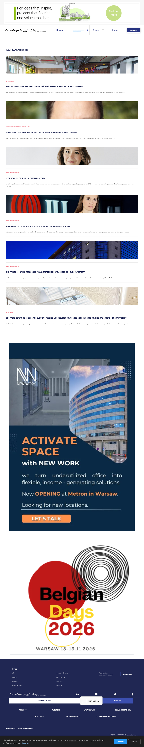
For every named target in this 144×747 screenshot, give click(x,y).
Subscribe (133, 30)
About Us (23, 710)
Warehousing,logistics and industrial (105, 674)
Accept (120, 742)
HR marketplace (73, 717)
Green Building (17, 685)
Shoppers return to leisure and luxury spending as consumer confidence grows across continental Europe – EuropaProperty (67, 318)
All (13, 673)
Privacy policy (10, 728)
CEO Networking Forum (106, 717)
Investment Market (12, 172)
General (14, 681)
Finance (14, 677)
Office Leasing (10, 81)
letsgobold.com (132, 735)
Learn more (27, 743)
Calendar (56, 710)
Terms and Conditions (25, 728)
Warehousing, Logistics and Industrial (18, 127)
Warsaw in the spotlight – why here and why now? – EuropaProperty (39, 226)
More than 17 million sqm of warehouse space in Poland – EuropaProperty (41, 132)
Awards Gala (89, 710)
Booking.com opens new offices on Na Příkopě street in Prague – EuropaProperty (44, 86)
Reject (134, 742)
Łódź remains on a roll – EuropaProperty (25, 178)
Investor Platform (123, 710)
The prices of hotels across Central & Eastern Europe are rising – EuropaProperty (45, 272)
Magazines (39, 717)
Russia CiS (59, 685)
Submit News (127, 674)
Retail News (10, 312)
